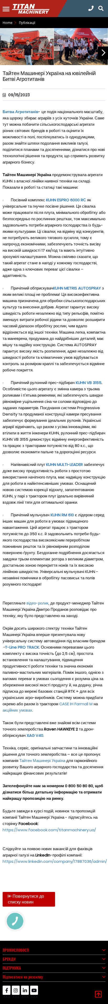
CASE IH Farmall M (76, 704)
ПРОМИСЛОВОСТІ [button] (16, 950)
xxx (6, 994)
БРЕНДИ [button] (9, 959)
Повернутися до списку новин (26, 899)
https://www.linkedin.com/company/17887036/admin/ (55, 861)
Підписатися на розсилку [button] (23, 977)
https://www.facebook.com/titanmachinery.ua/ (49, 830)
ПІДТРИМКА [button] (12, 968)
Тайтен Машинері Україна (42, 760)
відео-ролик (37, 603)
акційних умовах (17, 710)
